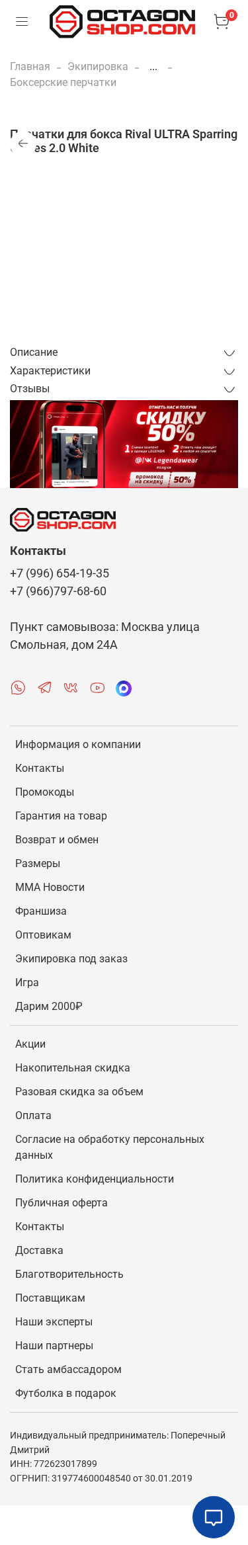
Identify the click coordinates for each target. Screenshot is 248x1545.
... (153, 67)
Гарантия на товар (61, 816)
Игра (27, 982)
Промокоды (44, 792)
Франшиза (41, 911)
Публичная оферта (61, 1202)
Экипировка (97, 66)
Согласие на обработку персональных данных (109, 1147)
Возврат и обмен (57, 839)
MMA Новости (50, 887)
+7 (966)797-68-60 (58, 591)
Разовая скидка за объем (79, 1091)
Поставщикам (50, 1298)
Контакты (39, 768)
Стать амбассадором (68, 1369)
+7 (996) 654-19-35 (59, 573)
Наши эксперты (54, 1321)
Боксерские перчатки (63, 82)
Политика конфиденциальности (94, 1179)
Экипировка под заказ (71, 958)
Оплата (33, 1115)
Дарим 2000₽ (49, 1006)
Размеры (37, 863)
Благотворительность (69, 1274)
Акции (30, 1044)
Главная (30, 66)
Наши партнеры (54, 1345)
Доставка (39, 1250)
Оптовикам (43, 935)
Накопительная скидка (72, 1068)
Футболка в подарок (65, 1393)
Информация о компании (78, 744)
